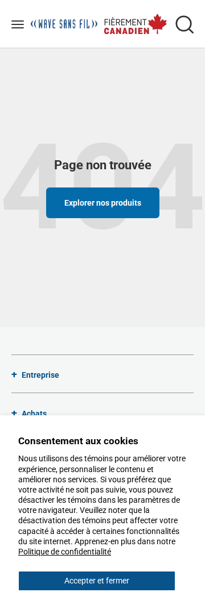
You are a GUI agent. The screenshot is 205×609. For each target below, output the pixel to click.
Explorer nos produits (102, 202)
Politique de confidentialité (64, 551)
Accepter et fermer (96, 580)
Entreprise (40, 374)
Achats (34, 413)
